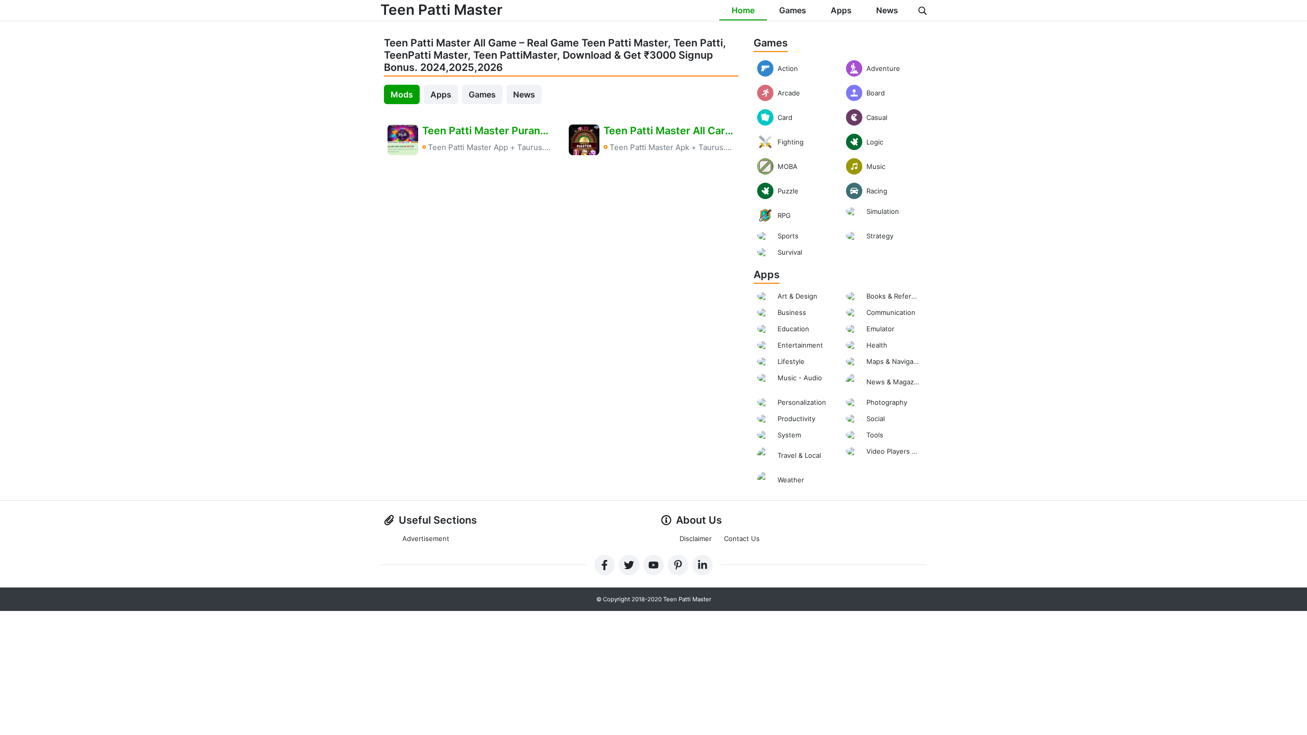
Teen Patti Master (441, 9)
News (887, 10)
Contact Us (742, 538)
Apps (841, 10)
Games (792, 10)
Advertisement (425, 538)
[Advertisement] (561, 251)
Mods (402, 94)
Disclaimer (696, 538)
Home (743, 10)
